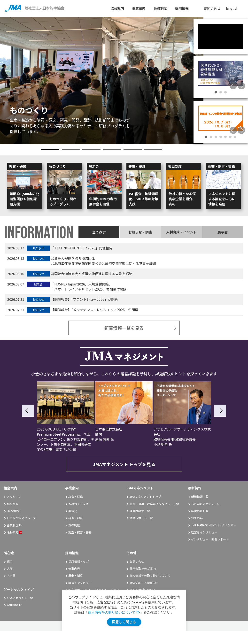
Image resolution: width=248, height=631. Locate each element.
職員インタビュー (80, 583)
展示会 (72, 511)
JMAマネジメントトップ (145, 496)
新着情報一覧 (200, 496)
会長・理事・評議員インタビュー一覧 (154, 504)
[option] (101, 80)
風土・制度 (75, 575)
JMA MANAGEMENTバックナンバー (213, 525)
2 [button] (71, 149)
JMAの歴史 (14, 511)
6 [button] (153, 149)
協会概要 (12, 504)
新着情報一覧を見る (124, 328)
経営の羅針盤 (200, 511)
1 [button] (50, 149)
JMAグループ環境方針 (144, 583)
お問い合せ (211, 8)
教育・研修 (75, 496)
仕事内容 (74, 568)
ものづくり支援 (78, 504)
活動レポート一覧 (141, 518)
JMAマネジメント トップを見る (124, 464)
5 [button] (133, 149)
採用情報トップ (78, 561)
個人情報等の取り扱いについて (111, 612)
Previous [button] (233, 86)
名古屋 (11, 575)
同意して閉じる (124, 622)
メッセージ (14, 496)
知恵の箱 (197, 518)
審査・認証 (75, 518)
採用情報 (182, 8)
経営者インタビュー (204, 532)
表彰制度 (74, 525)
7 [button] (235, 137)
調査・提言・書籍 (80, 532)
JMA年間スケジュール (205, 504)
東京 (10, 561)
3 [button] (91, 149)
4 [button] (112, 149)
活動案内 (12, 532)
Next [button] (241, 86)
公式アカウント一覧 (20, 598)
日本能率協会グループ (21, 518)
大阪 (10, 568)
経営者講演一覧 (140, 511)
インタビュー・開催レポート (210, 539)
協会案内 (117, 8)
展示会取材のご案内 (143, 568)
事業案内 (139, 8)
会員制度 (160, 8)
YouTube (12, 605)
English (232, 8)
